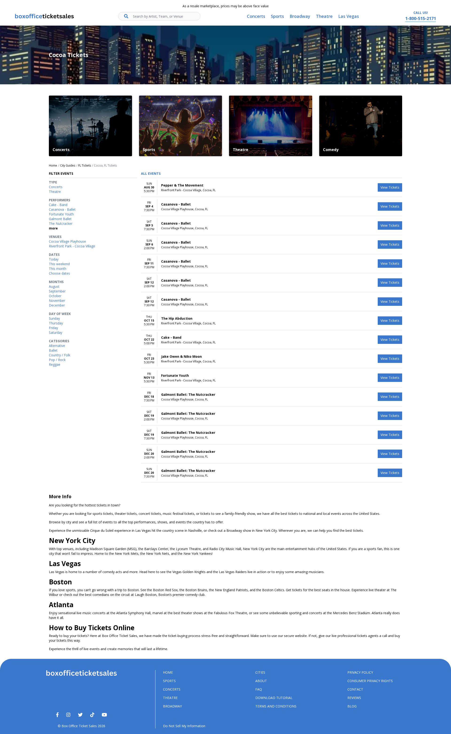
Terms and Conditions (275, 706)
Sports (169, 681)
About (261, 681)
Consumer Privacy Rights (370, 681)
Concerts (171, 689)
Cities (260, 672)
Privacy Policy (360, 672)
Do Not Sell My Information (184, 726)
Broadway (172, 706)
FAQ (258, 689)
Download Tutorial (273, 697)
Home (168, 672)
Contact (355, 689)
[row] (271, 187)
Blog (352, 706)
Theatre (170, 697)
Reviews (354, 697)
